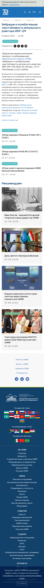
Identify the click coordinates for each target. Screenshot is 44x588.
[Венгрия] (32, 432)
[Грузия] (17, 418)
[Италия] (22, 432)
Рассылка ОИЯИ (22, 529)
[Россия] (22, 413)
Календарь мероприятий (22, 517)
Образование (13, 313)
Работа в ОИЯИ (22, 360)
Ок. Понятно (22, 583)
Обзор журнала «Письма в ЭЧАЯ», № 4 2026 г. (21, 136)
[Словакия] (11, 413)
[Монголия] (27, 413)
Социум (22, 534)
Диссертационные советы (22, 503)
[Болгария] (27, 418)
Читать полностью (10, 120)
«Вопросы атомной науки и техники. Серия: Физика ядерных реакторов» (19, 113)
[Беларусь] (32, 418)
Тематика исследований (22, 479)
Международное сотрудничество (22, 462)
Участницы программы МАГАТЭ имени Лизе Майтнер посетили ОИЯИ (20, 340)
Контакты (22, 564)
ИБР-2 (4, 85)
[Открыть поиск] (25, 12)
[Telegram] (16, 379)
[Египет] (11, 418)
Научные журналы (22, 500)
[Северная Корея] (37, 413)
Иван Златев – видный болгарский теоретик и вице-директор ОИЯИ (22, 216)
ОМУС (22, 544)
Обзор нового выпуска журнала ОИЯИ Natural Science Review (21, 169)
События (18, 20)
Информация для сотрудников (22, 538)
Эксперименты (22, 485)
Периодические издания (22, 526)
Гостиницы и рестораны (22, 558)
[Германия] (27, 432)
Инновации (22, 491)
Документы (22, 456)
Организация (13, 232)
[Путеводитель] (29, 12)
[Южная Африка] (11, 432)
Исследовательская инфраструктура (22, 482)
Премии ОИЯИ (22, 497)
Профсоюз (22, 540)
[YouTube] (27, 379)
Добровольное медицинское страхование (22, 552)
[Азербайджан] (22, 422)
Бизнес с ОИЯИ (22, 364)
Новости (30, 20)
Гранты (22, 494)
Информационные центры (22, 465)
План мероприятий (22, 520)
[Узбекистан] (6, 413)
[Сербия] (17, 432)
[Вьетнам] (22, 418)
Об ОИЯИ (22, 450)
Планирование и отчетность (22, 488)
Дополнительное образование (22, 555)
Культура (22, 546)
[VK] (22, 379)
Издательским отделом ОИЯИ (16, 59)
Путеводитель (22, 373)
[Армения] (37, 418)
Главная (6, 20)
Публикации (10, 41)
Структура (22, 453)
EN (34, 12)
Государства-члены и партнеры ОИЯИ (22, 459)
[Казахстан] (6, 418)
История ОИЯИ (22, 471)
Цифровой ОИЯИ (22, 368)
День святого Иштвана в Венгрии (21, 256)
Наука (22, 476)
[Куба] (32, 413)
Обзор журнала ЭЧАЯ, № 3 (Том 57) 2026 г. (20, 153)
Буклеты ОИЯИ (22, 468)
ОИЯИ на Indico (22, 523)
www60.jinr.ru (14, 5)
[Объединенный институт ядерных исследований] (22, 405)
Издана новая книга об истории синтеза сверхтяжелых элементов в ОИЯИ (21, 296)
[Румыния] (17, 413)
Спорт (22, 549)
